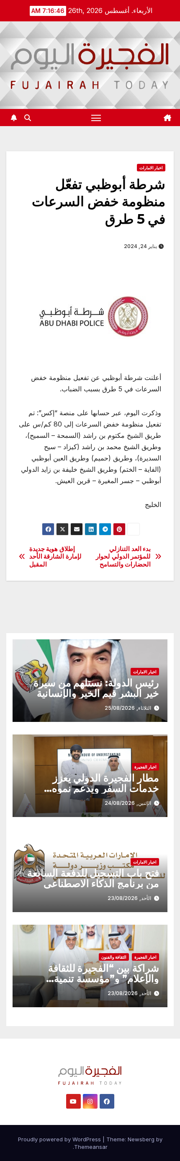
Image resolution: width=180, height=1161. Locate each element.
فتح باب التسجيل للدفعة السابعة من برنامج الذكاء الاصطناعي (93, 878)
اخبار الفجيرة (145, 766)
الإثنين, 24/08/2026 (128, 803)
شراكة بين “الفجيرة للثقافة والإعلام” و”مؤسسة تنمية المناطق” (103, 978)
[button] (27, 118)
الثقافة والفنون (113, 956)
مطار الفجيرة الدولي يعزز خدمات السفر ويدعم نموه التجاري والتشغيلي (105, 788)
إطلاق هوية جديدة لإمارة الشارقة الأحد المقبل (55, 556)
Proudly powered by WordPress (60, 1139)
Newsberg (141, 1139)
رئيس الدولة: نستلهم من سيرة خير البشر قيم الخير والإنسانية (96, 688)
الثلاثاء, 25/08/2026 (128, 708)
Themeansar (91, 1146)
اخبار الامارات (151, 167)
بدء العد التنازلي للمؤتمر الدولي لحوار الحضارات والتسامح (123, 556)
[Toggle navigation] (96, 118)
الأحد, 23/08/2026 (129, 898)
